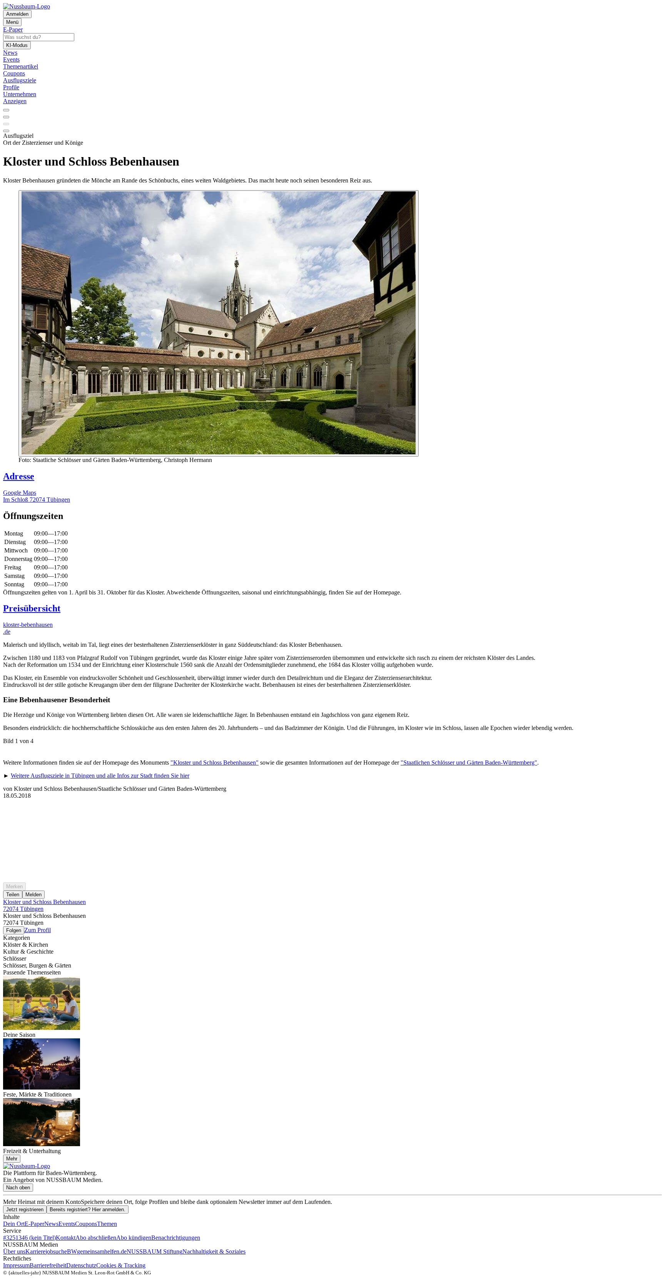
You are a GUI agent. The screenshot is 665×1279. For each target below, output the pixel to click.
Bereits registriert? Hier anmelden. (87, 1209)
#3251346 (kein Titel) (29, 1237)
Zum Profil (37, 930)
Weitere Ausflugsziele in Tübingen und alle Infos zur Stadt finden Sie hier (100, 775)
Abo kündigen (133, 1237)
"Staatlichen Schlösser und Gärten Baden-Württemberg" (469, 762)
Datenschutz (81, 1265)
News (51, 1223)
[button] (332, 516)
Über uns (14, 1251)
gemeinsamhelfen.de (102, 1251)
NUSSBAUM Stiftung (154, 1251)
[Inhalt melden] (6, 131)
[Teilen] (6, 117)
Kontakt (65, 1237)
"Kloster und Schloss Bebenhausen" (214, 762)
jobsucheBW (61, 1251)
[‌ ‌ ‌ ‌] (332, 813)
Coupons (86, 1223)
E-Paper (34, 1223)
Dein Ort (14, 1223)
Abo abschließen (95, 1237)
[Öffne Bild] (218, 323)
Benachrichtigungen (175, 1237)
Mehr (11, 1159)
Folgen (13, 930)
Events (66, 1223)
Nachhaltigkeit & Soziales (214, 1251)
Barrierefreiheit (48, 1265)
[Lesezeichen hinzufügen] (6, 124)
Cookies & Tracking (120, 1265)
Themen (107, 1223)
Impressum (16, 1265)
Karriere (35, 1251)
